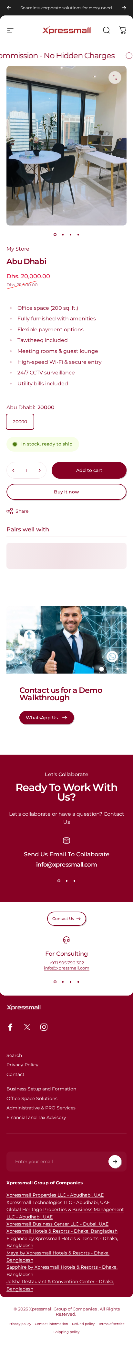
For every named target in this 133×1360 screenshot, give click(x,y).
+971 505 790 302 (66, 962)
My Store (17, 249)
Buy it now (66, 492)
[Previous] (9, 7)
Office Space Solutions (31, 1098)
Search (14, 1055)
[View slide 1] (59, 881)
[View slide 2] (66, 881)
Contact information (51, 1324)
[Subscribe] (114, 1161)
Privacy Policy (22, 1065)
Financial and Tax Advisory (36, 1117)
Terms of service (111, 1324)
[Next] (124, 7)
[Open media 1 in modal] (114, 77)
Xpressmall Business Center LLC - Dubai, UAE (57, 1224)
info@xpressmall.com (66, 864)
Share (21, 511)
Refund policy (83, 1324)
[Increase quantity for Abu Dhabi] (39, 470)
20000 (20, 422)
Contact (15, 1074)
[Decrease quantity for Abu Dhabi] (13, 470)
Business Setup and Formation (41, 1089)
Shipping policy (66, 1332)
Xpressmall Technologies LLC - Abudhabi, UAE (58, 1202)
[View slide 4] (78, 982)
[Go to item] (55, 234)
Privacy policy (20, 1324)
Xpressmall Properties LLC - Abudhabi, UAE (55, 1195)
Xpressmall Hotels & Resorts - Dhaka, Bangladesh (62, 1231)
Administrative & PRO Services (41, 1108)
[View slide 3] (74, 881)
